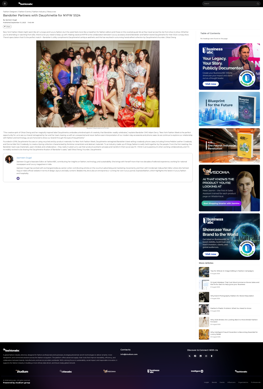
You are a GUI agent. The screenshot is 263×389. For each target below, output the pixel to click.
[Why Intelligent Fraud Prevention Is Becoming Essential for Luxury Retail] (204, 334)
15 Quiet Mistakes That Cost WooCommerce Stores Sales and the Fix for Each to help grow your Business (234, 283)
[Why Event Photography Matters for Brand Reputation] (204, 297)
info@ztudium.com (129, 354)
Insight (206, 382)
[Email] (18, 178)
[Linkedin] (200, 356)
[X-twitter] (189, 356)
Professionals (256, 382)
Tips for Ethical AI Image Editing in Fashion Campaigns (232, 271)
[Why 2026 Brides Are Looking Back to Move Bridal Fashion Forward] (204, 322)
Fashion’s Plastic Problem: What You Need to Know (230, 308)
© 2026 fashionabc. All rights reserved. (16, 380)
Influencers (231, 382)
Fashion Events (24, 12)
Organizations (243, 382)
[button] (4, 3)
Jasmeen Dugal (24, 157)
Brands (214, 382)
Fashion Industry (39, 12)
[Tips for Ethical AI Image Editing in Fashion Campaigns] (204, 272)
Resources (51, 12)
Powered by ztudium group (16, 383)
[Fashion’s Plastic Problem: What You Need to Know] (204, 309)
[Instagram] (206, 356)
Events (222, 382)
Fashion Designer (10, 12)
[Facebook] (195, 356)
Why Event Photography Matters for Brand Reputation (232, 296)
